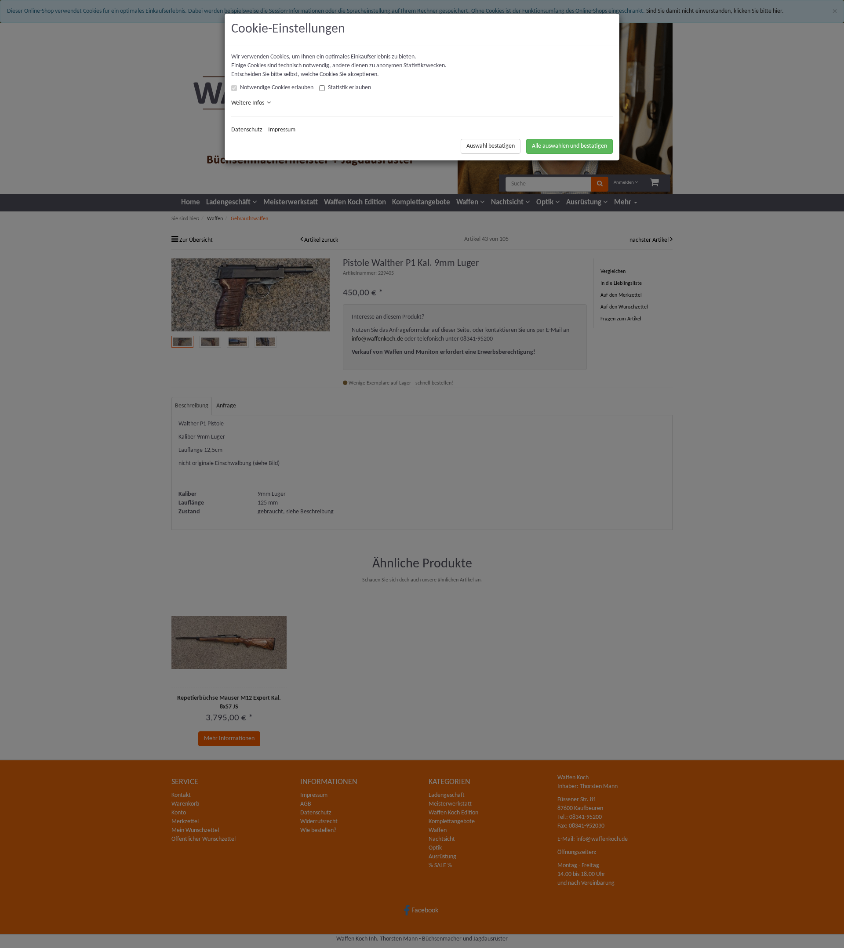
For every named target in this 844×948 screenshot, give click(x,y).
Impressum (281, 130)
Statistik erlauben (349, 87)
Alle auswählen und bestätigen (569, 146)
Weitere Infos (249, 103)
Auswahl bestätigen (490, 146)
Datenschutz (246, 130)
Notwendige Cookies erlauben (276, 87)
